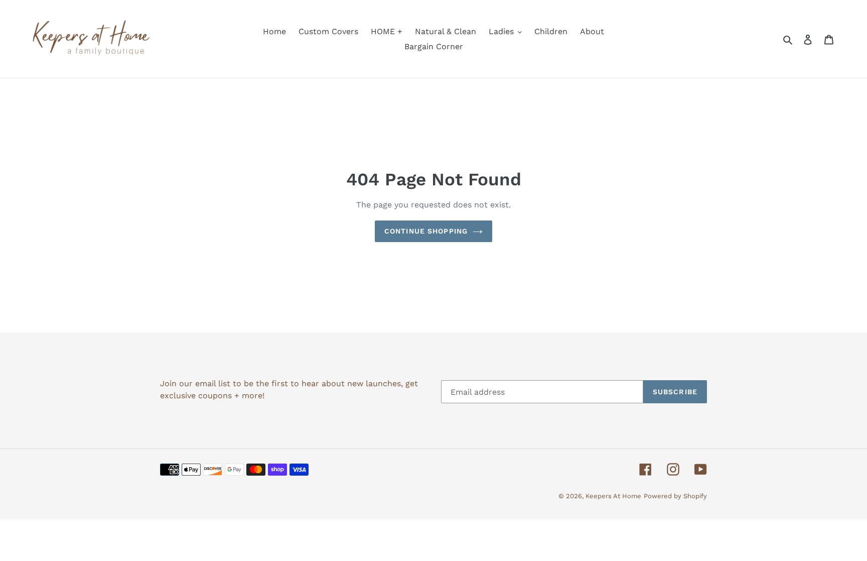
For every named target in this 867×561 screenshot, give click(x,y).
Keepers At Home (613, 496)
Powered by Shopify (675, 496)
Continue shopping (426, 231)
